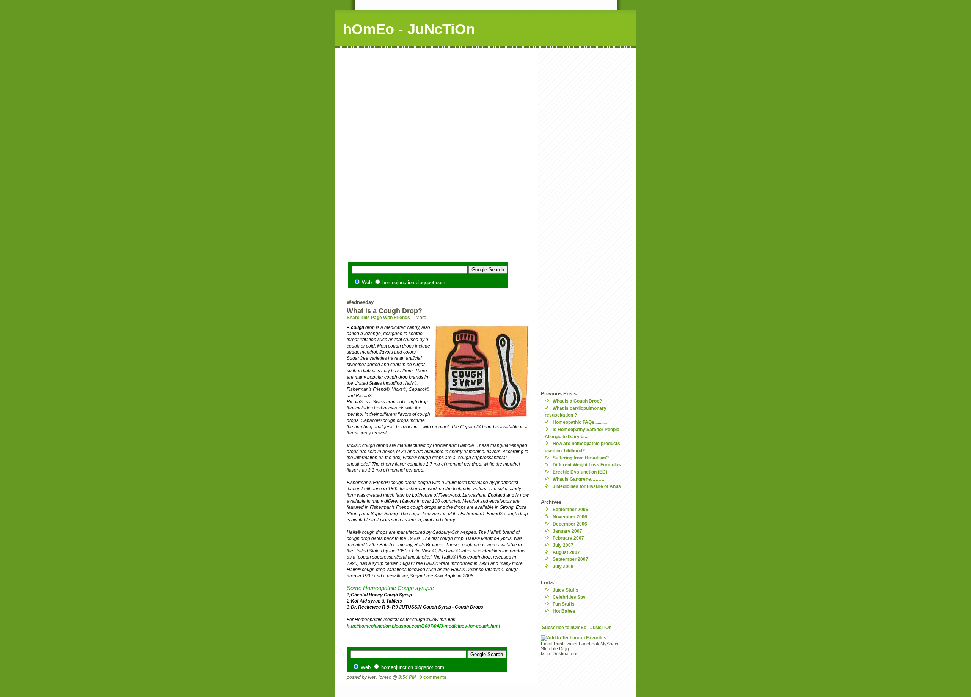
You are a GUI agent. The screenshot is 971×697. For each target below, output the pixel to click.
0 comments (433, 677)
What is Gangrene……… (579, 479)
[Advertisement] (437, 101)
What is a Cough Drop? (577, 400)
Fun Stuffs (564, 603)
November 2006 (570, 516)
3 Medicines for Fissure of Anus (587, 486)
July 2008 (563, 566)
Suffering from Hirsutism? (581, 457)
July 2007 (563, 545)
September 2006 (570, 509)
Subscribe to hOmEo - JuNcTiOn (576, 627)
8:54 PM (407, 677)
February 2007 (568, 537)
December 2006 (570, 523)
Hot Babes (564, 611)
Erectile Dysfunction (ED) (580, 471)
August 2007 (566, 552)
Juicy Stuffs (565, 589)
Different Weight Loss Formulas (587, 464)
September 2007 (570, 559)
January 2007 (567, 531)
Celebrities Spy (569, 597)
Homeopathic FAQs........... (580, 422)
